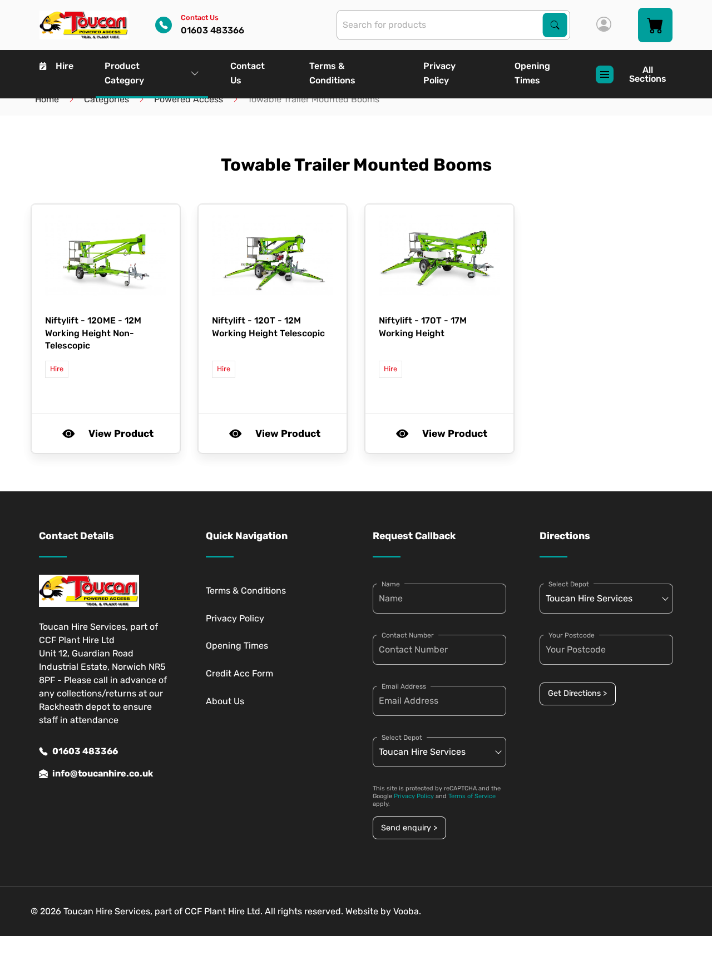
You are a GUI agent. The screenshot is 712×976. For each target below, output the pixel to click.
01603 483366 (85, 751)
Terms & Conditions (332, 73)
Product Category (124, 73)
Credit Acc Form (239, 673)
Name (391, 584)
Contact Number (408, 635)
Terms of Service (472, 796)
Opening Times (532, 73)
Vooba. (407, 911)
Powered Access (188, 99)
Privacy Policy (439, 73)
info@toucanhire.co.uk (102, 773)
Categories (106, 99)
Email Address (404, 686)
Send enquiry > (409, 828)
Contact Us (247, 73)
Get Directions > (577, 693)
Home (47, 99)
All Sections (647, 74)
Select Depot (402, 737)
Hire (64, 66)
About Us (225, 701)
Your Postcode (571, 635)
